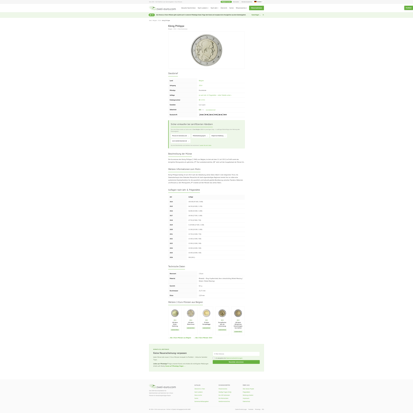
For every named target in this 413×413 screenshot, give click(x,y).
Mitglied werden (226, 2)
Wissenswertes (241, 8)
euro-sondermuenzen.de (180, 141)
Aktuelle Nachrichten (188, 8)
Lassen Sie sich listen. (206, 145)
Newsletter (236, 2)
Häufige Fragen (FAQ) (225, 392)
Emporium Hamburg (219, 136)
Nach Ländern (202, 8)
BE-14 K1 (202, 100)
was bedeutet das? (211, 110)
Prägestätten (246, 392)
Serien (231, 8)
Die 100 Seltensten (224, 395)
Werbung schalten (248, 395)
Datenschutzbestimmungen (234, 358)
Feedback (408, 8)
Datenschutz (246, 401)
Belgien (155, 20)
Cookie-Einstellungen (241, 409)
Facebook (250, 409)
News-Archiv (198, 395)
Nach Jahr (214, 8)
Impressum (246, 398)
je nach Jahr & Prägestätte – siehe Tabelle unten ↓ (215, 95)
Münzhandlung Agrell (200, 136)
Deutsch (260, 1)
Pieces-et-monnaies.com (180, 136)
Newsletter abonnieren (236, 362)
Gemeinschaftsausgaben (201, 401)
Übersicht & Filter (199, 389)
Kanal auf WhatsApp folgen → (175, 366)
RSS (263, 409)
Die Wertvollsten (223, 398)
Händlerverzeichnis (246, 2)
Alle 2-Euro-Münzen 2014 (203, 338)
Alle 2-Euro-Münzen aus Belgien (180, 338)
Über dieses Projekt (248, 389)
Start (150, 20)
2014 (159, 20)
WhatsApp (257, 409)
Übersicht (224, 8)
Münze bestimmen (256, 8)
